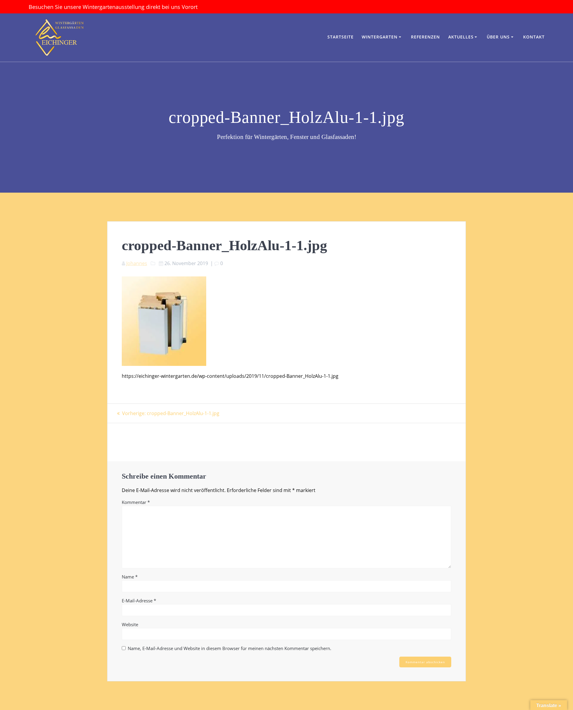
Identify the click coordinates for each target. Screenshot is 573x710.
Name (130, 577)
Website (130, 624)
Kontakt (534, 37)
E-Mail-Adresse (139, 601)
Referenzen (425, 37)
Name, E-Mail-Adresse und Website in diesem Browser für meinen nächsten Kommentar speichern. (229, 648)
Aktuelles (461, 37)
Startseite (340, 37)
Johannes (136, 263)
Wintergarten (380, 37)
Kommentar (136, 502)
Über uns (498, 37)
